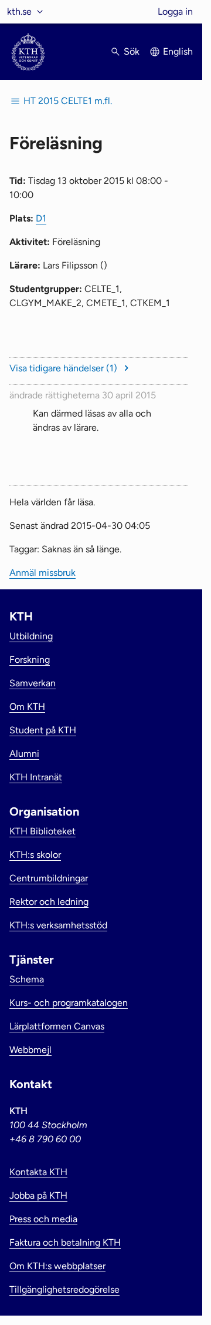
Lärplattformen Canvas (56, 1026)
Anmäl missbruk (42, 572)
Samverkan (32, 683)
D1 (41, 218)
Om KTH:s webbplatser (57, 1266)
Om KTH (27, 706)
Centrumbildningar (48, 878)
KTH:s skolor (35, 854)
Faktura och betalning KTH (65, 1242)
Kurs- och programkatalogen (68, 1002)
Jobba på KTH (38, 1195)
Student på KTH (42, 730)
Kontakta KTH (38, 1172)
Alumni (24, 753)
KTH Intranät (35, 777)
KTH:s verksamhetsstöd (58, 925)
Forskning (29, 659)
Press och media (43, 1219)
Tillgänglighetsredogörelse (64, 1289)
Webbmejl (30, 1049)
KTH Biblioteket (42, 831)
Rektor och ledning (49, 901)
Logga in (175, 11)
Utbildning (31, 636)
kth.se (19, 11)
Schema (26, 979)
